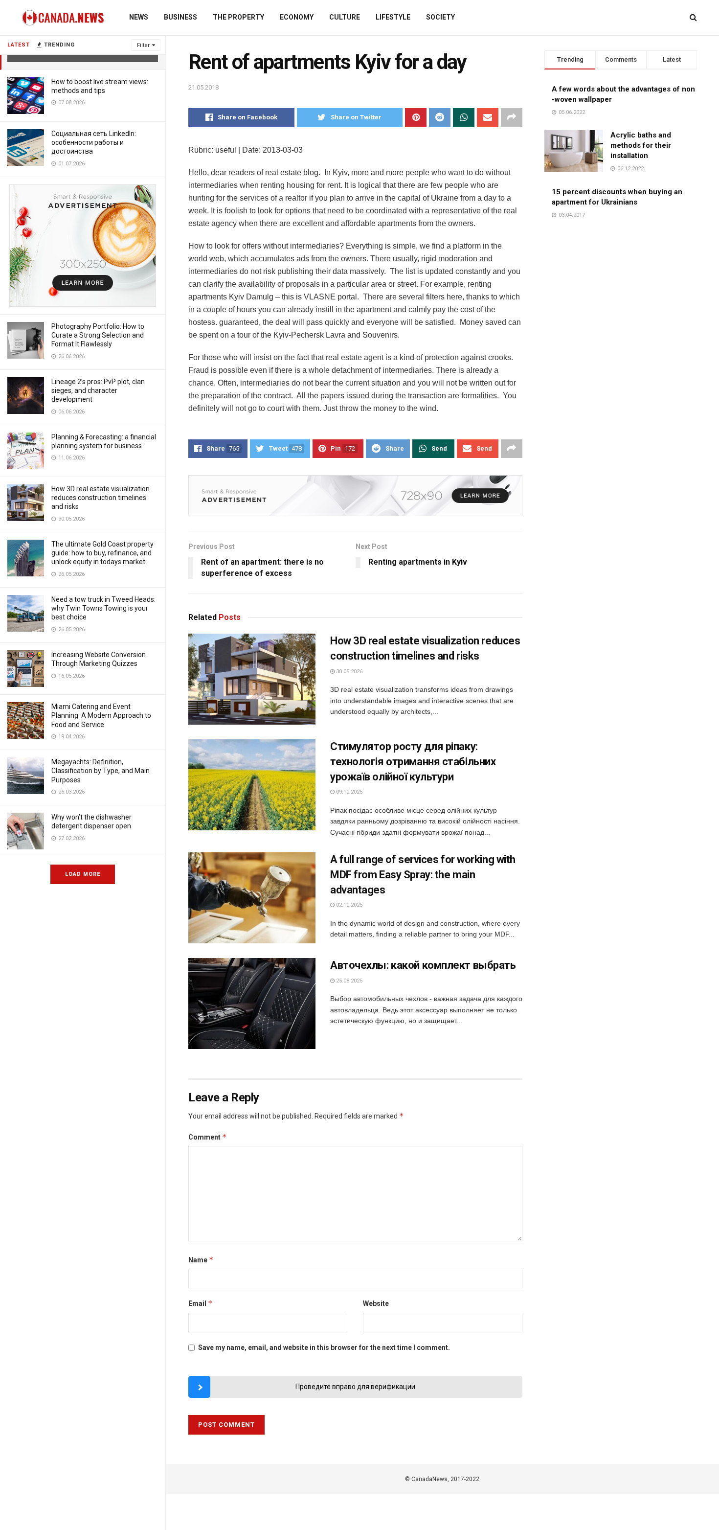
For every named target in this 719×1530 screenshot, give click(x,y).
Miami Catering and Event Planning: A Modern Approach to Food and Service (101, 715)
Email (200, 1303)
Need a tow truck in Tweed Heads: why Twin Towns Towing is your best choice (103, 608)
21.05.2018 (203, 87)
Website (376, 1303)
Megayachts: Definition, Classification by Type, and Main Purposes (100, 770)
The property (238, 17)
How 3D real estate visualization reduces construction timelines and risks (100, 497)
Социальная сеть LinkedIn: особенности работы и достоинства (93, 142)
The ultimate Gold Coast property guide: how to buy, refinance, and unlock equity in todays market (102, 553)
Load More (82, 874)
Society (440, 17)
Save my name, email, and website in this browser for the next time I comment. (324, 1347)
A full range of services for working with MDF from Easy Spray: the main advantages (423, 874)
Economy (297, 17)
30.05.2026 (348, 671)
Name (201, 1259)
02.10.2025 (348, 905)
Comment (207, 1137)
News (138, 17)
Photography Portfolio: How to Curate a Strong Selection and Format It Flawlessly (97, 335)
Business (180, 17)
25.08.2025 (348, 981)
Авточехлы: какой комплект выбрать (423, 965)
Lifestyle (393, 17)
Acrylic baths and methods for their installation (640, 145)
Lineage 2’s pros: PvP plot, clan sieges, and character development (98, 390)
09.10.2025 (348, 792)
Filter (143, 45)
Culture (344, 17)
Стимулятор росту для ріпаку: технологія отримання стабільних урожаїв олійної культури (412, 761)
